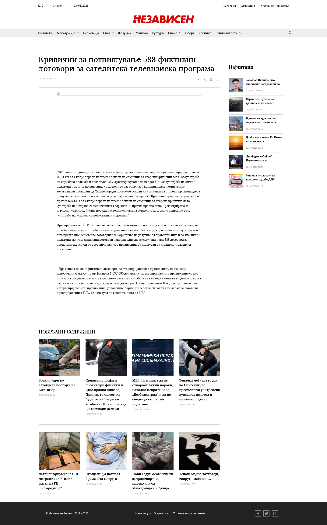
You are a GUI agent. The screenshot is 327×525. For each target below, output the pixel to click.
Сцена (172, 33)
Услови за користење (275, 6)
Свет (106, 33)
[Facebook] (258, 513)
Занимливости (226, 33)
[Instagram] (275, 513)
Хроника (205, 33)
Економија (91, 33)
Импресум (229, 6)
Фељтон (142, 33)
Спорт (189, 33)
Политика (45, 33)
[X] (266, 513)
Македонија (66, 33)
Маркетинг (248, 6)
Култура (158, 33)
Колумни (125, 33)
